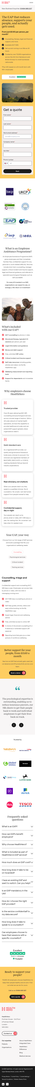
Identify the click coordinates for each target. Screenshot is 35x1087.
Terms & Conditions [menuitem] (7, 1079)
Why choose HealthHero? (14, 844)
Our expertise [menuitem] (6, 1040)
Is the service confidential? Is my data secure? (16, 913)
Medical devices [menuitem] (25, 1056)
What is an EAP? (9, 826)
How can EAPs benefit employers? (12, 835)
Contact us (8, 1033)
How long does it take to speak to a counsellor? (13, 923)
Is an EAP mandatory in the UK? (14, 892)
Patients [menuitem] (4, 1044)
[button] (14, 725)
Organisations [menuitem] (6, 1047)
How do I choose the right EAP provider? (14, 902)
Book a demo (16, 673)
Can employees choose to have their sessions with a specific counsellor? (14, 935)
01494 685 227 (26, 8)
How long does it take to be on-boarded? (15, 871)
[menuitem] (25, 1076)
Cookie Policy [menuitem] (15, 1076)
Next (17, 171)
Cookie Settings (24, 1076)
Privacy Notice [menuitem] (6, 1076)
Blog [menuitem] (21, 1052)
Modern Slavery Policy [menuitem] (20, 1079)
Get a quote (15, 997)
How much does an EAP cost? (16, 862)
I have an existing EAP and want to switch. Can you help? (16, 881)
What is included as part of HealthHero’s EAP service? (14, 853)
